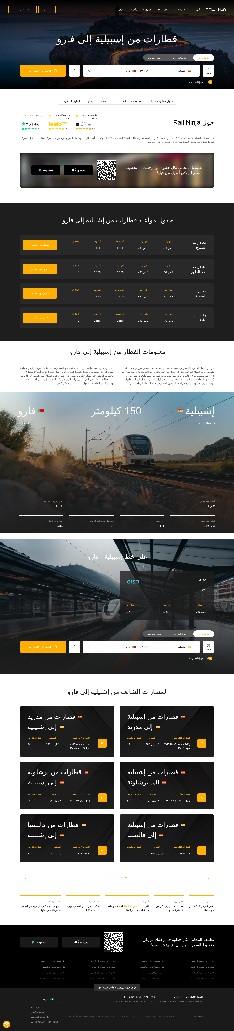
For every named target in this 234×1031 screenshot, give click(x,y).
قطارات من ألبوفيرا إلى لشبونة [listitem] (53, 961)
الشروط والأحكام (38, 1012)
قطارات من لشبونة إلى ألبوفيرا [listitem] (102, 961)
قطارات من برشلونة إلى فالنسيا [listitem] (102, 978)
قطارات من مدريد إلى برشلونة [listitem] (153, 978)
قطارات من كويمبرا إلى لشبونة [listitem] (53, 973)
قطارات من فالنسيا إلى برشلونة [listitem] (53, 978)
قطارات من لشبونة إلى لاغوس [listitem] (202, 967)
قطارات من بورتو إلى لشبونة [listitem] (153, 961)
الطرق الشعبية (72, 101)
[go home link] (216, 9)
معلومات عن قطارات (129, 101)
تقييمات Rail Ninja (134, 906)
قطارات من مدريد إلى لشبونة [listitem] (54, 967)
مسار (91, 101)
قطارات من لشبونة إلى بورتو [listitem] (202, 961)
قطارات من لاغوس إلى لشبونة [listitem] (152, 967)
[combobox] (173, 70)
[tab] (161, 101)
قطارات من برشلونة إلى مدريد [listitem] (202, 978)
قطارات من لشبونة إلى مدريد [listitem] (103, 967)
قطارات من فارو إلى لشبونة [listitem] (153, 973)
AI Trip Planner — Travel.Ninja (44, 1022)
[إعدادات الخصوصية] (6, 1024)
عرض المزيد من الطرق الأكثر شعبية (119, 987)
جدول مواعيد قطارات (161, 101)
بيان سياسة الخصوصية (40, 1017)
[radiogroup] (178, 57)
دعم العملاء (35, 1007)
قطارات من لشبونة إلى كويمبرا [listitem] (103, 973)
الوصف (105, 101)
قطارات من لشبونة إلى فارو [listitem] (203, 973)
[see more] (102, 743)
